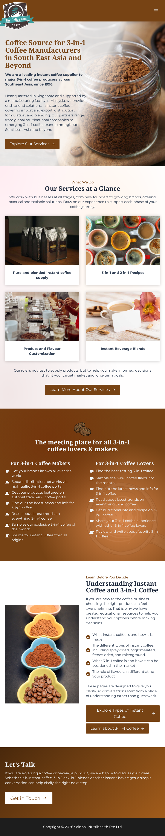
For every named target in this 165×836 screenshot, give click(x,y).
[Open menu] (156, 10)
